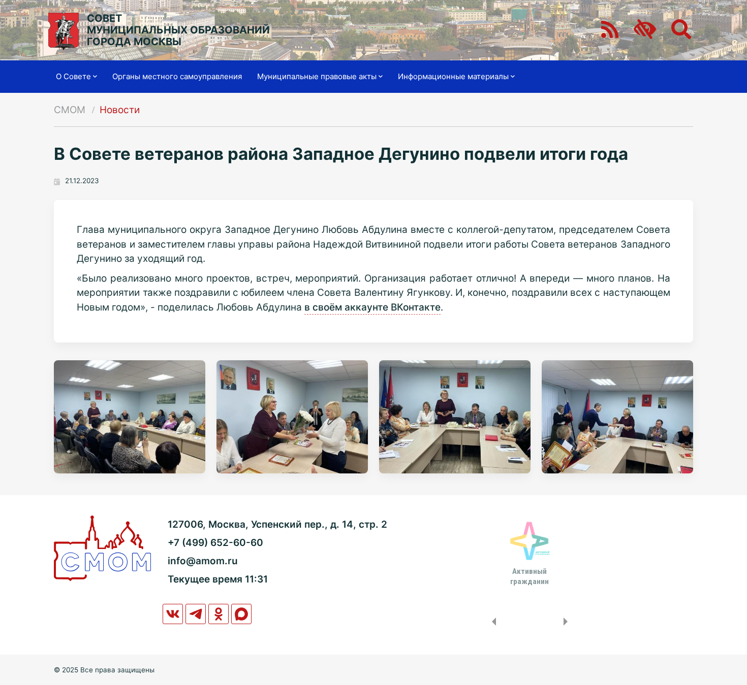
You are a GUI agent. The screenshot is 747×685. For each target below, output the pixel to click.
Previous (492, 622)
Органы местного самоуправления (177, 76)
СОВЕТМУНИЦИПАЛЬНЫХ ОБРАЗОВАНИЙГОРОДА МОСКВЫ (178, 30)
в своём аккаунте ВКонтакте (372, 307)
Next (568, 622)
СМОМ (69, 110)
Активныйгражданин (529, 576)
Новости (120, 110)
